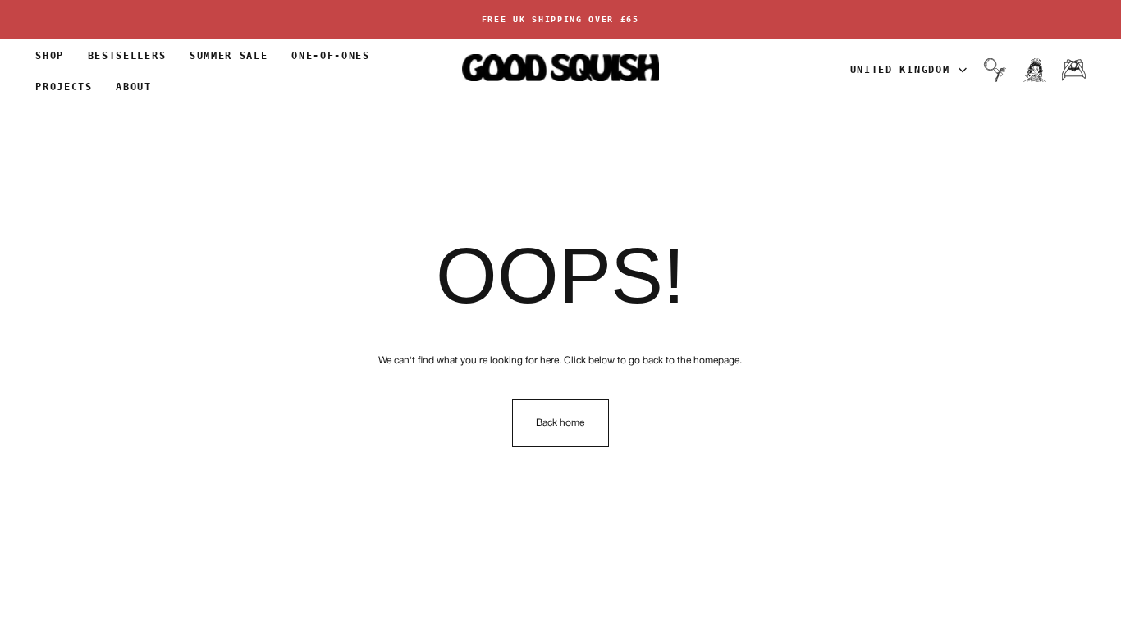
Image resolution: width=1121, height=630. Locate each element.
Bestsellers (127, 56)
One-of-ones (330, 56)
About (133, 87)
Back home (560, 422)
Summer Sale (229, 56)
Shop (49, 56)
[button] (995, 69)
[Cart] (1074, 69)
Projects (63, 87)
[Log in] (1034, 69)
